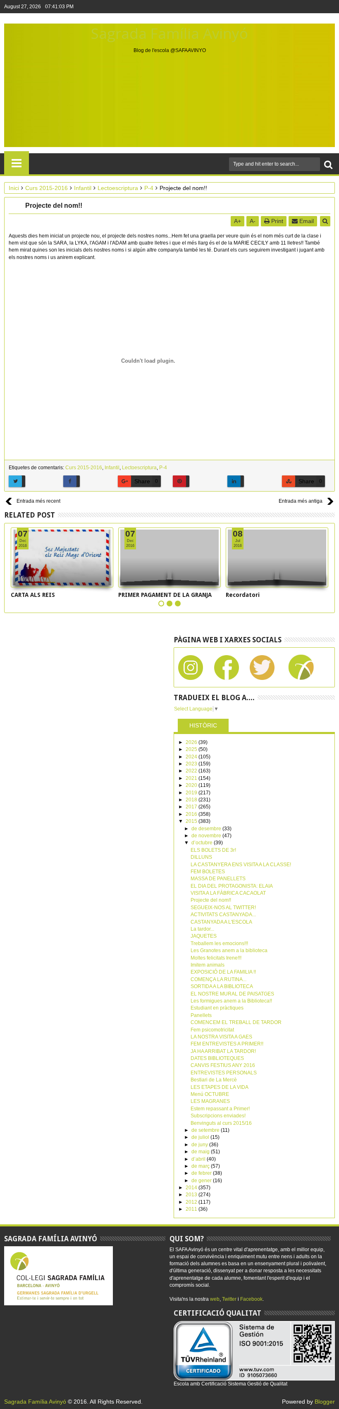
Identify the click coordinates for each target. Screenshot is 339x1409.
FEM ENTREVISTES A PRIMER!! (227, 1044)
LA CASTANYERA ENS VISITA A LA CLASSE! (241, 864)
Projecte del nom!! (211, 900)
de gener (202, 1180)
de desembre (206, 829)
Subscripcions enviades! (218, 1116)
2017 (192, 807)
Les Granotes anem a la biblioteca (229, 950)
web (215, 1299)
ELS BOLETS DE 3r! (213, 850)
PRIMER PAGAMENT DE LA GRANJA (165, 595)
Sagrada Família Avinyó (169, 33)
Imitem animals (207, 965)
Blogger (325, 1401)
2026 (192, 742)
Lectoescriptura (139, 467)
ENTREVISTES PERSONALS (224, 1073)
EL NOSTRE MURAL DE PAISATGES (232, 994)
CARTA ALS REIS (33, 595)
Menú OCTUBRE (210, 1094)
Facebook (251, 1299)
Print (276, 221)
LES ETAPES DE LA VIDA (219, 1087)
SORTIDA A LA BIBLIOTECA (222, 986)
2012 (192, 1202)
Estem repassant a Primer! (220, 1109)
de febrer (202, 1173)
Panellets (201, 1015)
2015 (192, 821)
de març (201, 1166)
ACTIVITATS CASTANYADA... (223, 914)
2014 (192, 1187)
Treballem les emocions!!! (219, 943)
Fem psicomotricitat (212, 1030)
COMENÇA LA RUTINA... (218, 979)
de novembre (206, 836)
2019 (192, 793)
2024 (192, 757)
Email (306, 221)
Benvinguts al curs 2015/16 (221, 1123)
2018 (192, 800)
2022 (192, 771)
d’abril (199, 1159)
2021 (192, 778)
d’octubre (202, 843)
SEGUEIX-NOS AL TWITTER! (223, 907)
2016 (192, 814)
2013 (192, 1195)
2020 (192, 785)
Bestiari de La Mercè (214, 1080)
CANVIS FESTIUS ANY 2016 (223, 1065)
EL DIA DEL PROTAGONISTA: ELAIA (232, 886)
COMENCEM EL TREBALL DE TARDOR (236, 1022)
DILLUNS (201, 857)
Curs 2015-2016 (83, 467)
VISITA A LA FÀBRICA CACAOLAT (228, 893)
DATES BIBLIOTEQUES (217, 1058)
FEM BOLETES (208, 871)
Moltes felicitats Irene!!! (216, 958)
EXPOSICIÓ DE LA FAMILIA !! (223, 972)
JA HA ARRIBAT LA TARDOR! (223, 1051)
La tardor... (202, 929)
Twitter (229, 1299)
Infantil (112, 467)
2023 (192, 764)
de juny (200, 1145)
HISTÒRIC (203, 725)
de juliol (200, 1137)
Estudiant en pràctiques (217, 1008)
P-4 (163, 467)
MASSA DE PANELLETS (218, 879)
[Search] (328, 164)
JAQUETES (204, 936)
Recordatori (243, 595)
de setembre (206, 1130)
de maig (201, 1152)
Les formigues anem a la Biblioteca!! (231, 1001)
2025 (192, 749)
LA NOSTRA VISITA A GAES (221, 1037)
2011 (192, 1209)
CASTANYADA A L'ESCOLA (221, 922)
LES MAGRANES (210, 1101)
